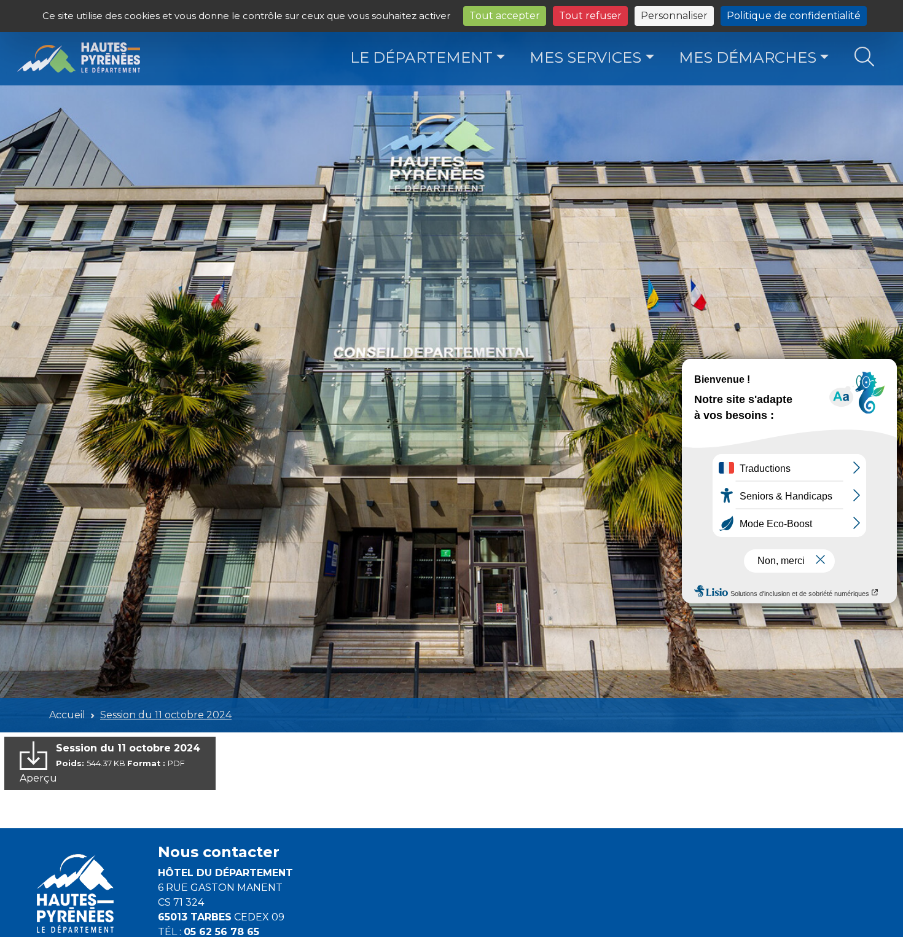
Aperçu (38, 778)
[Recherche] (865, 57)
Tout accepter (504, 16)
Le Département (421, 57)
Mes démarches (747, 57)
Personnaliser (674, 16)
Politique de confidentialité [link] (794, 16)
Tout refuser (590, 16)
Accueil (67, 715)
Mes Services (585, 57)
